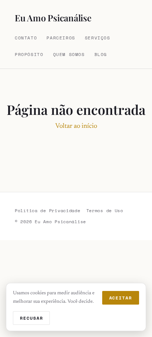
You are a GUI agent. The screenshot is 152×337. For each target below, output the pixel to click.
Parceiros (60, 38)
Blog (100, 54)
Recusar (31, 318)
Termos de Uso (104, 210)
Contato (26, 38)
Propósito (29, 54)
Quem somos (69, 54)
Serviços (97, 38)
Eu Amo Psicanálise (53, 18)
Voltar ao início (76, 126)
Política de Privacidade (47, 210)
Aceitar (120, 298)
